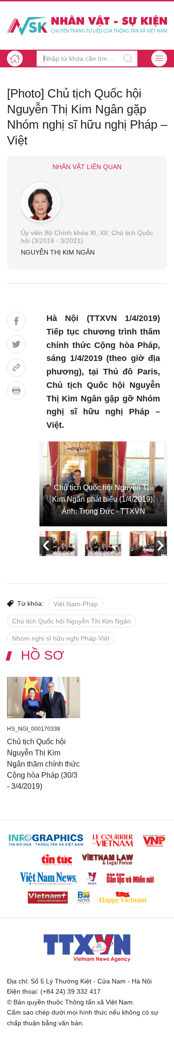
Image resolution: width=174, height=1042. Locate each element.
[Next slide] (160, 546)
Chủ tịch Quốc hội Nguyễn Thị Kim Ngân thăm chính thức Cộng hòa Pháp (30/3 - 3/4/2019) (43, 764)
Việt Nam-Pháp (75, 604)
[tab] (58, 543)
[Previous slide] (45, 546)
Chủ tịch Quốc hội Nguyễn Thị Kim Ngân (71, 621)
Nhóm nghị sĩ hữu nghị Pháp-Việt (61, 638)
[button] (159, 58)
